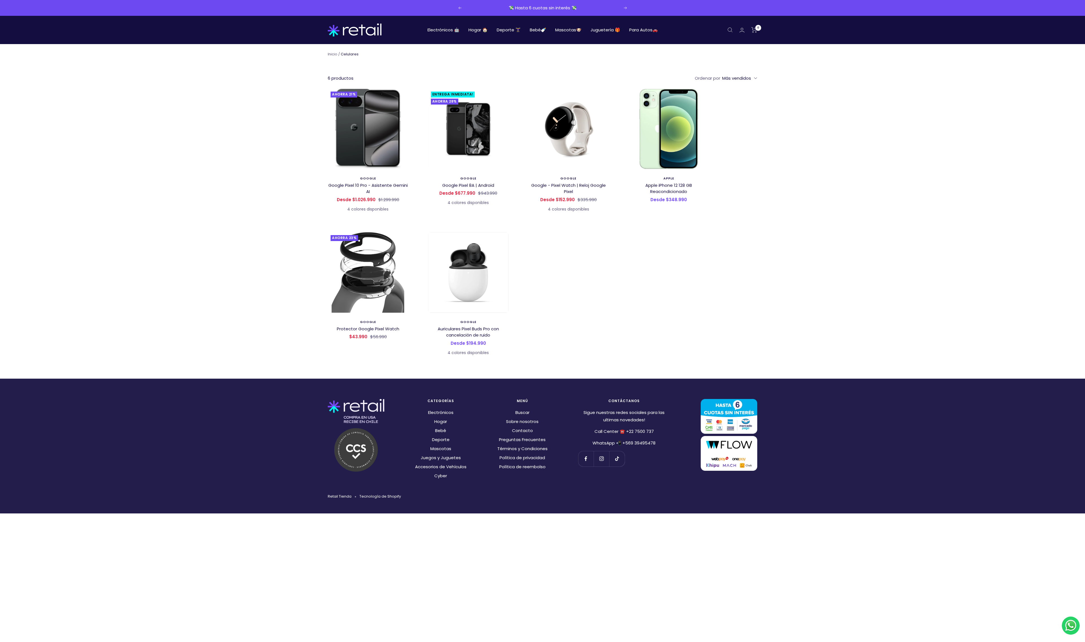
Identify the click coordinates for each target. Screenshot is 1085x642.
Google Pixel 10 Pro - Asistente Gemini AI (368, 188)
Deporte (441, 440)
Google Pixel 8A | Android (468, 185)
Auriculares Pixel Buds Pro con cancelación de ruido (468, 332)
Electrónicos (440, 412)
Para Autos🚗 (643, 30)
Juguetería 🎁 (605, 30)
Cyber (440, 476)
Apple (668, 178)
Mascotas (440, 449)
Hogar (440, 421)
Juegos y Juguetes (441, 458)
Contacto (522, 430)
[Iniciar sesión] (742, 30)
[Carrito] (754, 30)
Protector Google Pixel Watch (368, 329)
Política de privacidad (522, 458)
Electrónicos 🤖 (443, 30)
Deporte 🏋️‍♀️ (509, 30)
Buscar (522, 412)
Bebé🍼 (538, 30)
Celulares (350, 54)
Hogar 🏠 (478, 30)
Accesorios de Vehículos (440, 467)
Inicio (332, 54)
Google (368, 178)
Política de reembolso (522, 467)
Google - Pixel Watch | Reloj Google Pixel (568, 188)
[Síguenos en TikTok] (617, 459)
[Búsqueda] (730, 29)
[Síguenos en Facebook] (586, 459)
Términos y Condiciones (522, 449)
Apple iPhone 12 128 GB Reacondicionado (668, 188)
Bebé (440, 430)
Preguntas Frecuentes (522, 440)
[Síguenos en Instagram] (601, 459)
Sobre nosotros (522, 421)
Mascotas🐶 (568, 30)
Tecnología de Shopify (380, 496)
